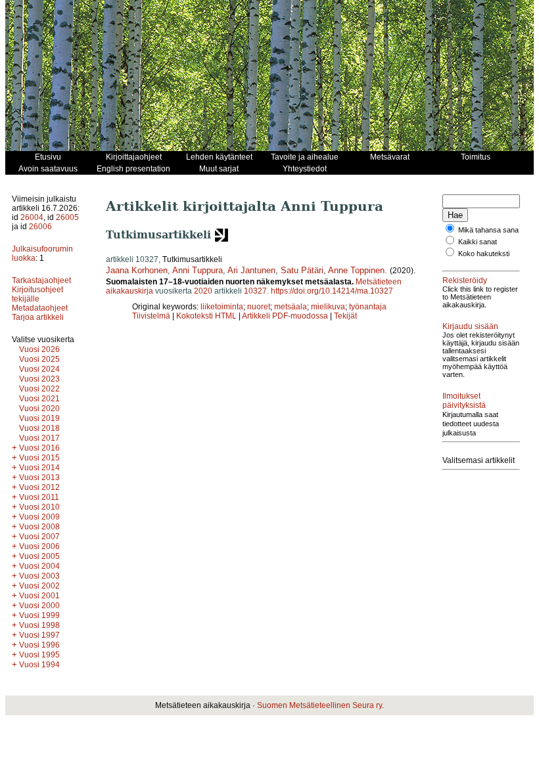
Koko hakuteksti (483, 253)
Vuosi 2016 (39, 448)
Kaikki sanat (477, 242)
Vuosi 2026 (39, 349)
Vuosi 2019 (39, 418)
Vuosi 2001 (39, 595)
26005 (67, 217)
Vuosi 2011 (39, 497)
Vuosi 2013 (39, 477)
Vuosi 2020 (39, 408)
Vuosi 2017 (39, 438)
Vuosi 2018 (39, 428)
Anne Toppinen (356, 270)
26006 (40, 226)
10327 (255, 291)
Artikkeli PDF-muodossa (285, 316)
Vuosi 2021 (39, 398)
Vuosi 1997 (39, 635)
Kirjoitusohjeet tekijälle (37, 294)
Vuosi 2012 (39, 487)
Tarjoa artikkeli (38, 317)
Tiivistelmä (151, 316)
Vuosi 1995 (39, 654)
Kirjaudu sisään (470, 326)
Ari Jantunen (251, 270)
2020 (203, 291)
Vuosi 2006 (39, 546)
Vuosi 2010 (39, 507)
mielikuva (328, 306)
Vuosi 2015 (39, 457)
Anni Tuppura (197, 270)
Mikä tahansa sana (488, 230)
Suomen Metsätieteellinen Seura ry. (320, 705)
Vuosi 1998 (39, 625)
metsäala (290, 306)
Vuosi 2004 (39, 566)
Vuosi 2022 (39, 388)
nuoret (258, 306)
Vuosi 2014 (39, 467)
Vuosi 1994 (39, 664)
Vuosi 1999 (39, 615)
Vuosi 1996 (39, 645)
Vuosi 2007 (39, 536)
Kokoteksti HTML (207, 316)
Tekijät (345, 316)
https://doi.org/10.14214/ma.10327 (332, 291)
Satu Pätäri (302, 270)
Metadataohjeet (40, 308)
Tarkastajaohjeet (41, 280)
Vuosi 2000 (39, 605)
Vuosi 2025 (39, 359)
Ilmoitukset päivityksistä (464, 400)
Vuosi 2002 (39, 585)
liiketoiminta (221, 306)
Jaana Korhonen (137, 270)
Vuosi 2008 (39, 526)
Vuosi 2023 (39, 379)
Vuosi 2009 (39, 516)
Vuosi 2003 (39, 576)
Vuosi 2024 (39, 369)
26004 (31, 217)
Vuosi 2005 (39, 556)
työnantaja (368, 306)
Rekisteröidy (464, 280)
